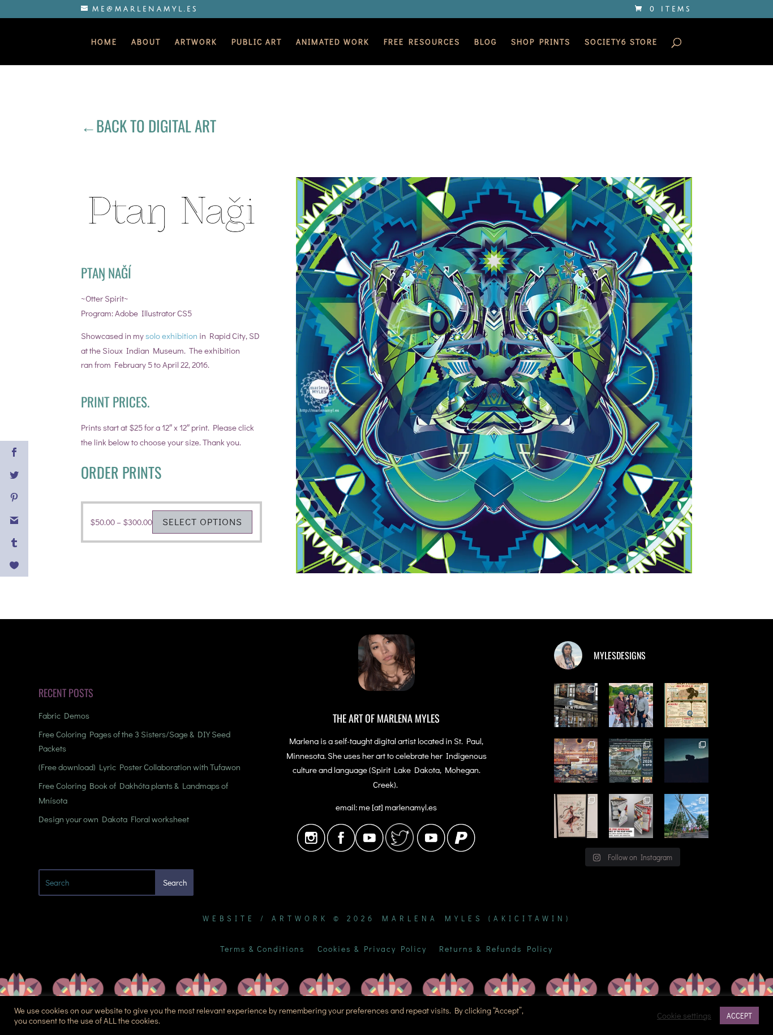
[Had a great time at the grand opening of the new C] (576, 816)
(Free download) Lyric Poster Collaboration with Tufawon (139, 766)
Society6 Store (621, 42)
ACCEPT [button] (739, 1015)
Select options (202, 521)
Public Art (256, 42)
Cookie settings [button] (684, 1016)
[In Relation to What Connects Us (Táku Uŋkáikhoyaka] (576, 705)
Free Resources (422, 42)
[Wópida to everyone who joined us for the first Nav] (631, 705)
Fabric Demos (63, 715)
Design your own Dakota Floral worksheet (113, 818)
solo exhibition (171, 335)
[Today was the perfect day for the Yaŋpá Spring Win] (686, 816)
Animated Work (333, 42)
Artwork (196, 42)
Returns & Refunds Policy (496, 949)
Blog (485, 42)
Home (104, 42)
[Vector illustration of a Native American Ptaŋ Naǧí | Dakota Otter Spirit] (494, 573)
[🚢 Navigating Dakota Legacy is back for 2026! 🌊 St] (631, 760)
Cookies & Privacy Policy (372, 949)
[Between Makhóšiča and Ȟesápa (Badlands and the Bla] (686, 760)
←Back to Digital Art (148, 125)
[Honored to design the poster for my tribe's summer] (686, 705)
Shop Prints (540, 42)
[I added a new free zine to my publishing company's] (631, 816)
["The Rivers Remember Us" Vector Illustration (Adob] (576, 760)
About (146, 42)
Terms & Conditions (262, 949)
